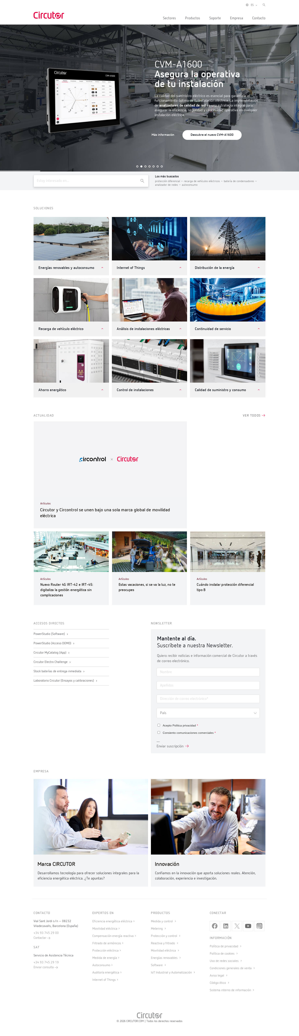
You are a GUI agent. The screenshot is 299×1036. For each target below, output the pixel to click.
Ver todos (252, 415)
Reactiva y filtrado (163, 943)
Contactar (40, 938)
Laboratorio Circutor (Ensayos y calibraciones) (64, 680)
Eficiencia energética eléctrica (112, 921)
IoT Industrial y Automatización (172, 972)
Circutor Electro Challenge (51, 662)
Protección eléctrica (105, 950)
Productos (192, 18)
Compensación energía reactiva (113, 936)
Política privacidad (184, 725)
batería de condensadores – (240, 181)
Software (157, 965)
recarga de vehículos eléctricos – (204, 181)
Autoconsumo (101, 965)
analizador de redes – (168, 184)
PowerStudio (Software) (50, 634)
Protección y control (164, 936)
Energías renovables (164, 958)
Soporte (215, 18)
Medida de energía (104, 958)
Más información (163, 135)
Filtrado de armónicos (106, 943)
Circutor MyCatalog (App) (50, 652)
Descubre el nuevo (212, 135)
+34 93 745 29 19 (46, 962)
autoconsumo (190, 184)
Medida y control (162, 921)
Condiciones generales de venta (231, 968)
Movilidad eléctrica (104, 928)
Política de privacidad (224, 946)
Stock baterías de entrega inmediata (58, 671)
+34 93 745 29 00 (46, 933)
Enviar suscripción (170, 746)
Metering (157, 928)
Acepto (180, 725)
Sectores (169, 18)
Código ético (218, 983)
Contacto (258, 18)
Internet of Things (104, 980)
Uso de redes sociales (224, 961)
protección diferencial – (169, 181)
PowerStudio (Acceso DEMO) (53, 643)
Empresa (236, 18)
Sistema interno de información (231, 990)
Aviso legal (217, 975)
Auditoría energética (105, 972)
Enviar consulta (44, 967)
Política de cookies (222, 953)
